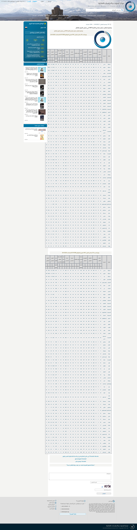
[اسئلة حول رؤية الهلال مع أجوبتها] (42, 139)
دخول (42, 1)
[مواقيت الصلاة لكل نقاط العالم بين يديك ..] (42, 133)
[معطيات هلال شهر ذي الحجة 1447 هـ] (42, 120)
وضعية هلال (52, 502)
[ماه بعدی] (27, 40)
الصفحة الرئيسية (101, 15)
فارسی (29, 1)
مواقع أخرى (40, 15)
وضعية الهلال (61, 15)
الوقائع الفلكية (74, 15)
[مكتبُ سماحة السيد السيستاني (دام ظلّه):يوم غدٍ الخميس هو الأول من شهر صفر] (42, 84)
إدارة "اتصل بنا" (79, 500)
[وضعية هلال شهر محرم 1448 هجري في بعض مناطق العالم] (42, 108)
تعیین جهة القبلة (91, 15)
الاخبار (67, 15)
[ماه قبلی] (43, 40)
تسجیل (49, 1)
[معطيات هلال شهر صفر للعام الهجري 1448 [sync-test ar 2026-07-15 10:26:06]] (42, 96)
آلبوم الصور (54, 15)
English (34, 1)
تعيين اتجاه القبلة (51, 500)
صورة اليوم (47, 15)
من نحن (34, 15)
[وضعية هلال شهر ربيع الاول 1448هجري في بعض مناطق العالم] (42, 77)
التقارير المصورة (51, 506)
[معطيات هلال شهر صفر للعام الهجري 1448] (42, 90)
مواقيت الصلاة (82, 15)
